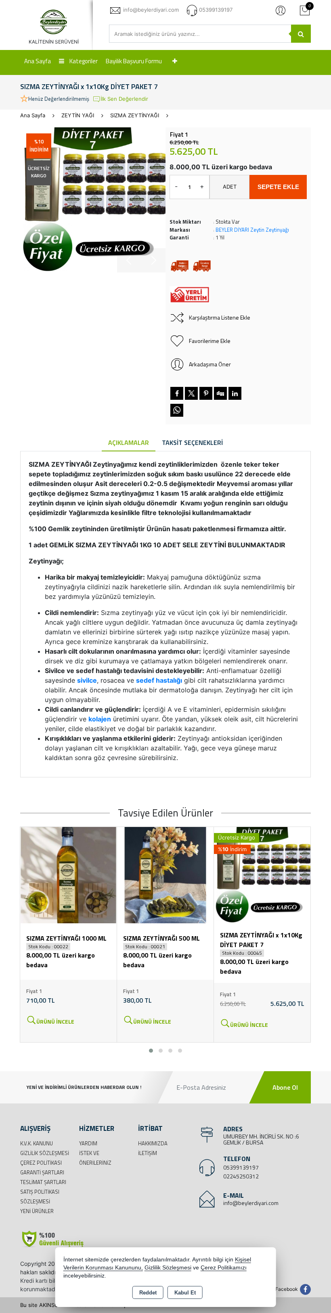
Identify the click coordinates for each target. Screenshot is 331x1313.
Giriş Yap (280, 10)
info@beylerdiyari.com (251, 1203)
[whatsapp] (176, 410)
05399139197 (241, 1167)
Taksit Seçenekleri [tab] (192, 442)
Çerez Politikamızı (224, 1268)
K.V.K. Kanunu (36, 1143)
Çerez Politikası (41, 1163)
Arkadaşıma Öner (210, 364)
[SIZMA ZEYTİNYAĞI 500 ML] (165, 874)
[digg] (220, 393)
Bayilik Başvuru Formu (134, 61)
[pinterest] (205, 393)
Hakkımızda (153, 1143)
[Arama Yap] (301, 34)
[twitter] (191, 393)
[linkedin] (234, 393)
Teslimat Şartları (43, 1182)
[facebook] (176, 393)
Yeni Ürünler (37, 1211)
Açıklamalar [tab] (128, 442)
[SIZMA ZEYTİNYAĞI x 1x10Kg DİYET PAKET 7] (93, 199)
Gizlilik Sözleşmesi (44, 1153)
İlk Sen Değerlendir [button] (124, 99)
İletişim (147, 1153)
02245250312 (241, 1176)
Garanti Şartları (42, 1172)
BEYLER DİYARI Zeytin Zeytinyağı (252, 230)
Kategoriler (83, 61)
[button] (151, 1051)
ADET (230, 186)
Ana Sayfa (37, 61)
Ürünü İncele (55, 1021)
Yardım (88, 1143)
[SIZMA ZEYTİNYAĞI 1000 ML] (68, 874)
